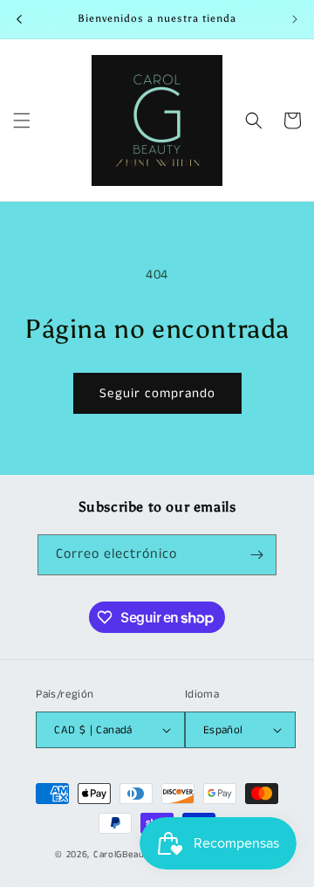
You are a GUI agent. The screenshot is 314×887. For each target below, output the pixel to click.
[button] (22, 120)
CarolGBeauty (123, 855)
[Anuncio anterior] (19, 19)
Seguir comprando (157, 393)
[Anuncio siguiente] (295, 19)
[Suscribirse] (256, 554)
